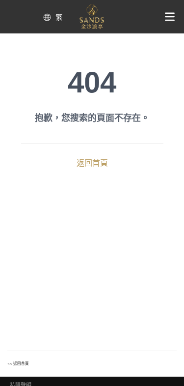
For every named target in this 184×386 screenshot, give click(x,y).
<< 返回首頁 (18, 363)
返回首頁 (92, 162)
